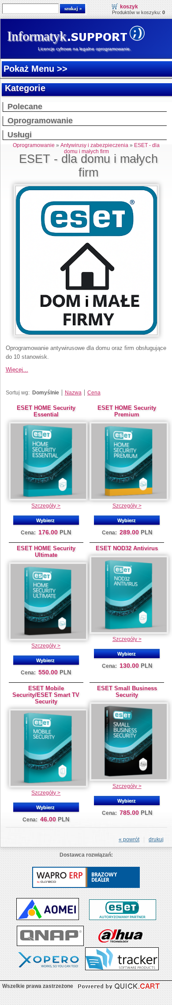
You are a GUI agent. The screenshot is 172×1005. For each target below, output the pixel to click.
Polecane (24, 106)
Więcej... (17, 369)
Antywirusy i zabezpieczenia (94, 145)
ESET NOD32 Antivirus (127, 548)
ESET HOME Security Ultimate (46, 551)
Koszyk (129, 7)
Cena (94, 393)
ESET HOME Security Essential (46, 411)
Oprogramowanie (40, 120)
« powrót (129, 839)
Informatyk (36, 36)
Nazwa (73, 393)
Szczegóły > (45, 506)
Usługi (19, 134)
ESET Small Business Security (127, 691)
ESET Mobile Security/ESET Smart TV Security (45, 695)
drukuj (156, 839)
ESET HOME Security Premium (126, 411)
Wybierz (45, 520)
